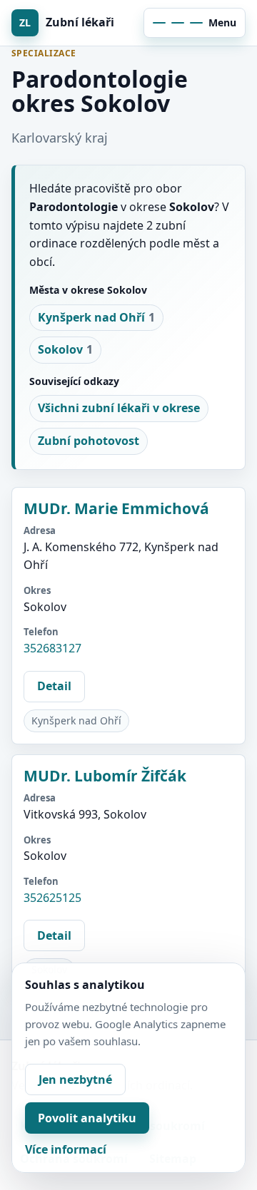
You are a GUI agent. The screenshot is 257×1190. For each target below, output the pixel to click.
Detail (54, 686)
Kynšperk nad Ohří (96, 317)
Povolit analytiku (87, 1118)
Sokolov (65, 349)
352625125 (52, 898)
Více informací (65, 1149)
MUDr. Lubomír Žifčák (105, 776)
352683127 (52, 648)
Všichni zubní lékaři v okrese (119, 408)
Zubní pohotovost (88, 440)
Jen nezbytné (75, 1079)
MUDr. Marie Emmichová (116, 508)
